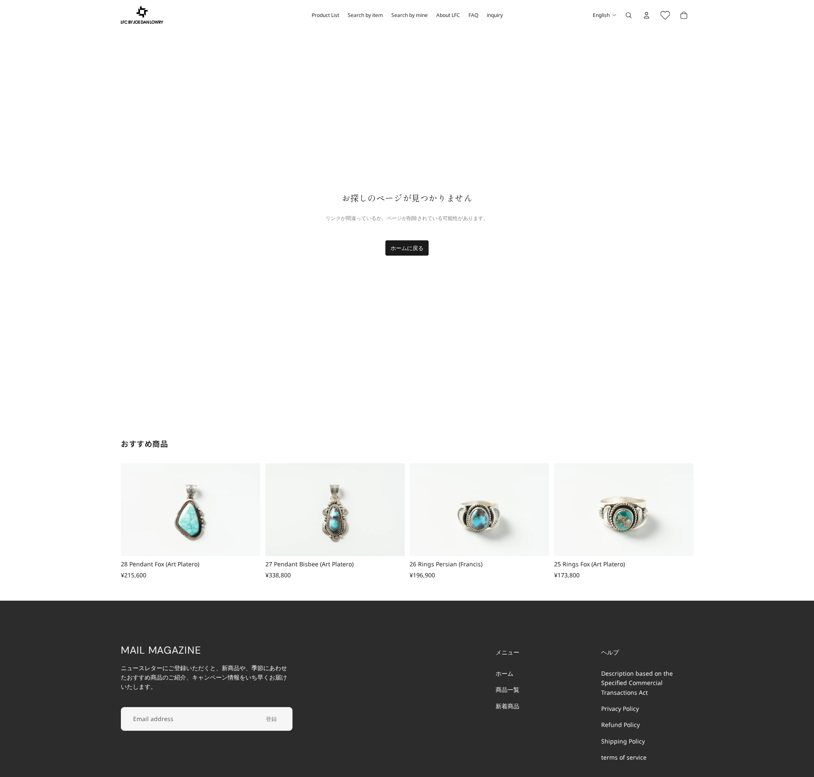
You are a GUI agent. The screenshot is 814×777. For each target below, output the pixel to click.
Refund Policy (620, 725)
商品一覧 (507, 689)
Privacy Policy (620, 709)
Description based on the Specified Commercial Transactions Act (637, 682)
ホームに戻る (407, 248)
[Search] (628, 15)
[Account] (646, 15)
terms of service (624, 757)
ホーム (504, 673)
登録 (271, 719)
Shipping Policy (623, 741)
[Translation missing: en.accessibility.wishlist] (665, 15)
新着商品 (507, 706)
